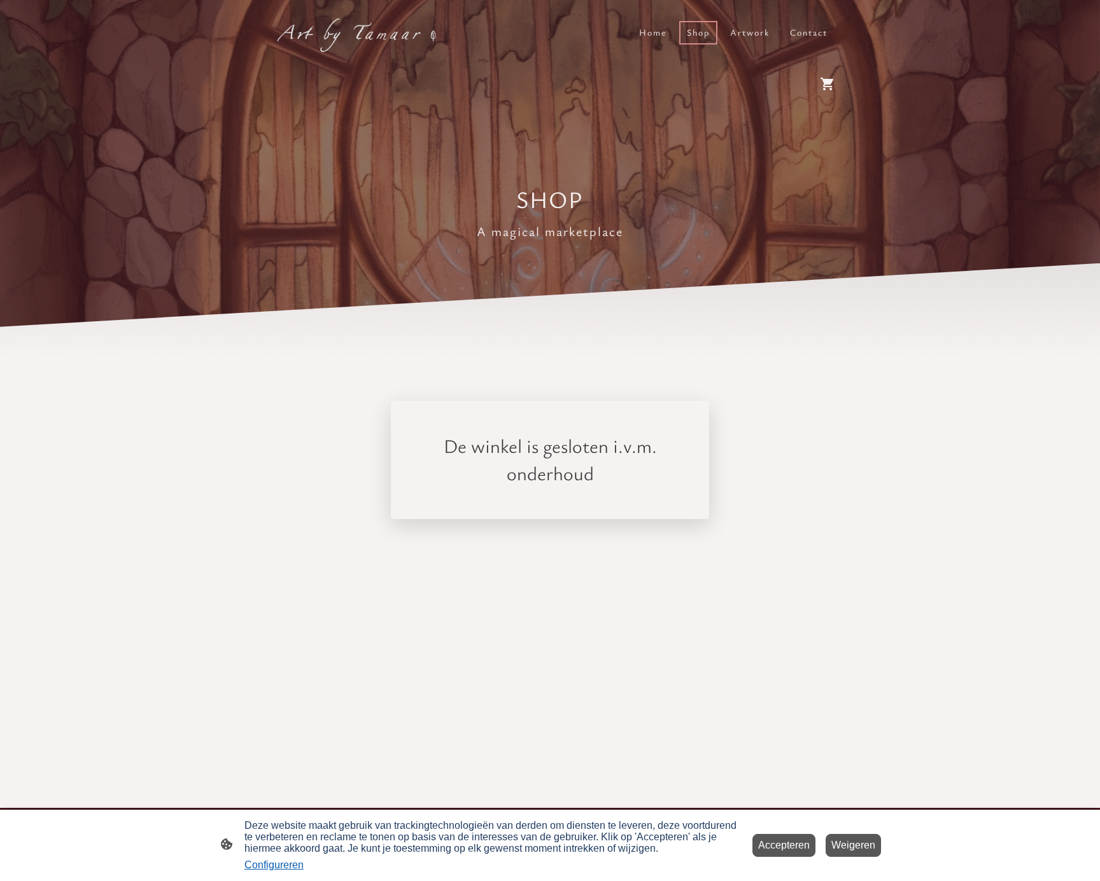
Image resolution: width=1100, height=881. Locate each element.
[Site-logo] (353, 33)
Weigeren (853, 845)
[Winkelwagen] (830, 84)
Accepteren (784, 845)
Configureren (274, 864)
